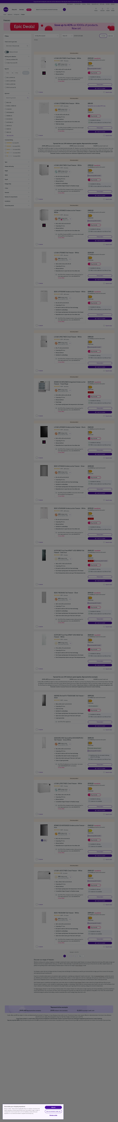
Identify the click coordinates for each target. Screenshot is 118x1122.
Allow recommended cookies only (53, 1111)
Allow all (53, 1107)
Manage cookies (53, 1115)
